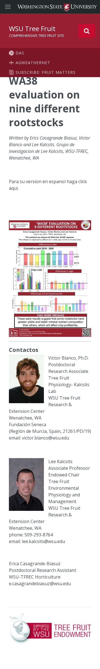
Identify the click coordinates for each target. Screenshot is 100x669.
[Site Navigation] (14, 7)
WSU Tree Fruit (32, 28)
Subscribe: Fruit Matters (46, 72)
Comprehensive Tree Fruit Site (36, 35)
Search (86, 31)
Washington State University (50, 7)
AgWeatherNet (33, 62)
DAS (20, 52)
